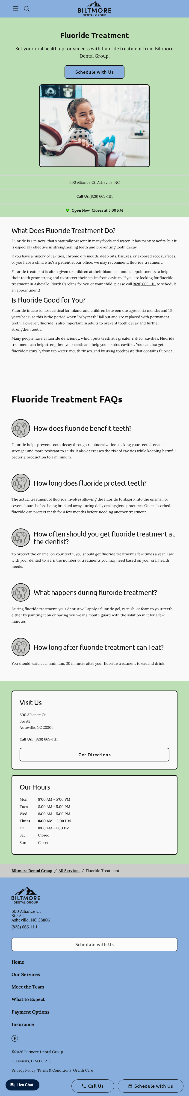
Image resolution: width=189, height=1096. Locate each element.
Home (18, 962)
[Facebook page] (15, 1038)
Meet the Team (28, 987)
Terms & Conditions (54, 1070)
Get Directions (94, 755)
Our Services (26, 974)
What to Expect (28, 999)
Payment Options (31, 1012)
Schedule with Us (94, 72)
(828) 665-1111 (101, 196)
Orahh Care (83, 1070)
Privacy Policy (23, 1070)
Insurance (23, 1024)
